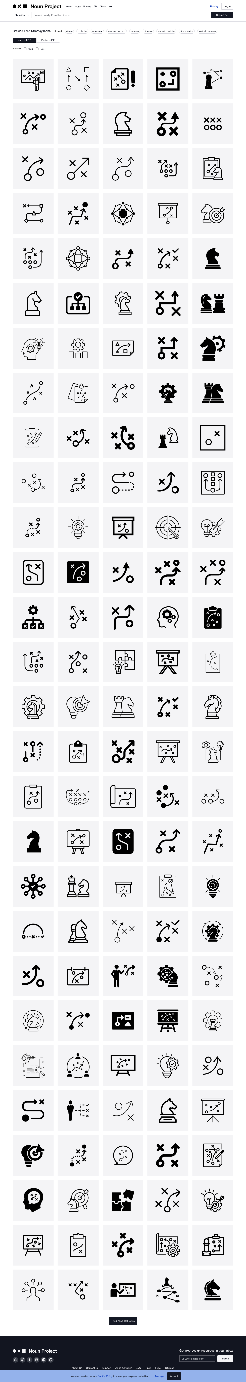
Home (68, 6)
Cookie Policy (105, 1376)
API (95, 6)
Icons (78, 6)
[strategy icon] (33, 79)
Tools (103, 6)
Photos (87, 6)
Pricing (214, 6)
